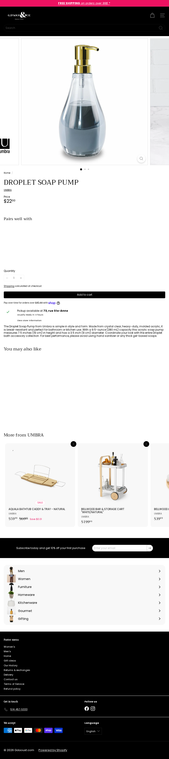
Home (7, 173)
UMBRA (36, 435)
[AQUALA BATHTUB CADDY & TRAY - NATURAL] (40, 483)
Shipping (9, 286)
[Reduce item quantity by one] (7, 278)
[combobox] (84, 28)
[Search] (160, 28)
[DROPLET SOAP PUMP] (84, 239)
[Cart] (152, 15)
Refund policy (12, 689)
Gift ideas (10, 660)
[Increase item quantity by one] (20, 278)
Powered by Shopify (53, 750)
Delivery (8, 674)
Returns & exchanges (17, 670)
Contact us (11, 679)
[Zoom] (141, 159)
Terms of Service (14, 684)
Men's (7, 651)
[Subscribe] (150, 548)
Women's (9, 646)
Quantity (9, 271)
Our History (10, 665)
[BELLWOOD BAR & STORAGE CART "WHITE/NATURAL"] (113, 485)
